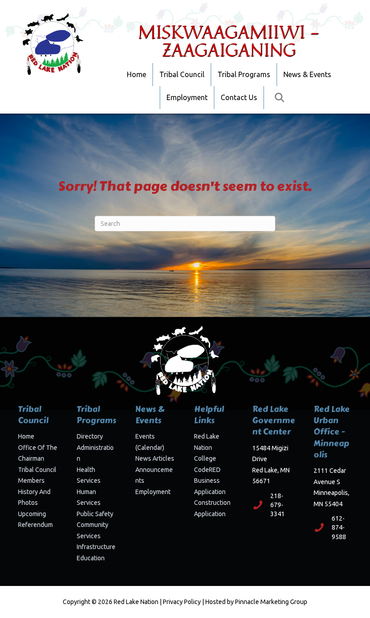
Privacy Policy (182, 601)
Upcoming (32, 513)
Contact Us (239, 97)
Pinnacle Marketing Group (271, 601)
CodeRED (207, 469)
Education (91, 558)
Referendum (35, 524)
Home (136, 74)
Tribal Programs (243, 74)
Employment (187, 97)
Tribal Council (181, 74)
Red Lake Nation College (206, 447)
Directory (90, 436)
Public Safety (95, 513)
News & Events (307, 74)
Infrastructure (96, 546)
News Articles (154, 458)
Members (31, 480)
